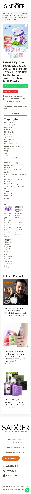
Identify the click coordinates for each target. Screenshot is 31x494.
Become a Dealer (11, 458)
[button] (26, 25)
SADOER (5, 108)
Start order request (10, 91)
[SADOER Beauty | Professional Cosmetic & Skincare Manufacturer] (14, 5)
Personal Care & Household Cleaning (18, 106)
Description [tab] (15, 114)
